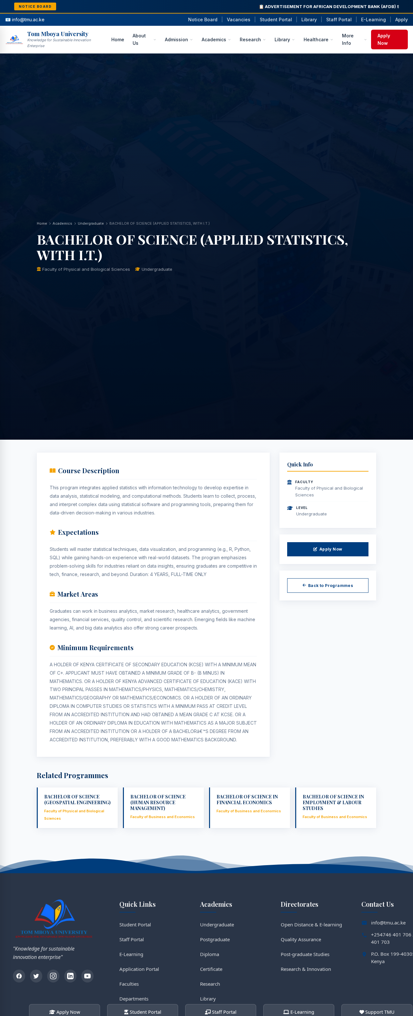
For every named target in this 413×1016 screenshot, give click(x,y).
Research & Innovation (306, 969)
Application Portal (139, 969)
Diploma (209, 954)
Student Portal (276, 19)
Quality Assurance (301, 939)
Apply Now (384, 39)
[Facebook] (19, 976)
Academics (214, 39)
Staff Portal (339, 19)
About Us (139, 39)
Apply (401, 19)
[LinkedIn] (70, 976)
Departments (133, 998)
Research (250, 39)
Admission (176, 39)
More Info (348, 39)
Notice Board (202, 19)
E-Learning (373, 19)
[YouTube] (87, 976)
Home (117, 39)
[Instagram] (53, 976)
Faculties (129, 984)
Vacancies (238, 19)
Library (309, 19)
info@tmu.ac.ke (388, 922)
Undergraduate (91, 223)
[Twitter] (36, 976)
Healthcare (316, 39)
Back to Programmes (330, 585)
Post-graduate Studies (305, 954)
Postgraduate (215, 939)
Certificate (211, 969)
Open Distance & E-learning (311, 924)
